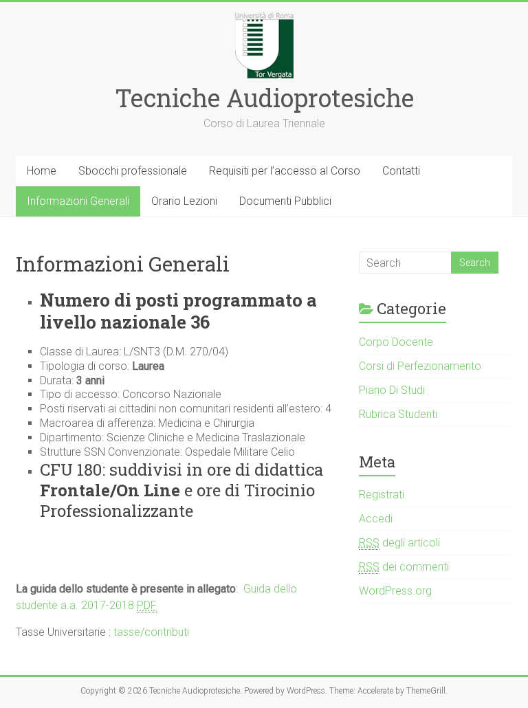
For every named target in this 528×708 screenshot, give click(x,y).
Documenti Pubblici (285, 201)
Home (41, 170)
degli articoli (399, 542)
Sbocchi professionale (132, 170)
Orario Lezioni (184, 201)
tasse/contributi (151, 632)
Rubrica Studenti (398, 414)
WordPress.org (395, 590)
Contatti (401, 170)
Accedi (376, 518)
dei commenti (404, 566)
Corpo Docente (396, 342)
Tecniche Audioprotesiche (264, 97)
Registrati (381, 494)
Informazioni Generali (78, 201)
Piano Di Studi (392, 390)
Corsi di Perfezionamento (420, 366)
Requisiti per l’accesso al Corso (284, 170)
